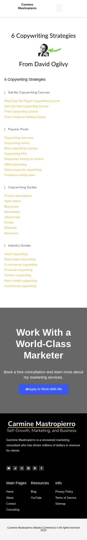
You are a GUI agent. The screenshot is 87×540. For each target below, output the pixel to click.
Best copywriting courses (21, 148)
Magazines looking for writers (24, 159)
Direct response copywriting (22, 169)
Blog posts (11, 206)
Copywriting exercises (19, 137)
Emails (8, 222)
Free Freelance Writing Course (25, 117)
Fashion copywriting (17, 275)
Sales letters (12, 201)
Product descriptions (18, 195)
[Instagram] (21, 468)
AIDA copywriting (15, 164)
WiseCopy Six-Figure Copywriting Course (32, 100)
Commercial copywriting (20, 286)
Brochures (11, 233)
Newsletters (12, 211)
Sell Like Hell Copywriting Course (26, 106)
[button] (59, 8)
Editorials (10, 227)
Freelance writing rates (19, 175)
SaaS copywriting (15, 254)
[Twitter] (35, 468)
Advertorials (12, 217)
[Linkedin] (28, 468)
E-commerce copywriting (20, 264)
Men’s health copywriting (20, 280)
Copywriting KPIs (15, 153)
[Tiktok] (15, 468)
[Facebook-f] (41, 468)
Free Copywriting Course (21, 111)
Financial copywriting (18, 269)
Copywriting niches (17, 143)
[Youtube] (8, 468)
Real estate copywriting (19, 259)
